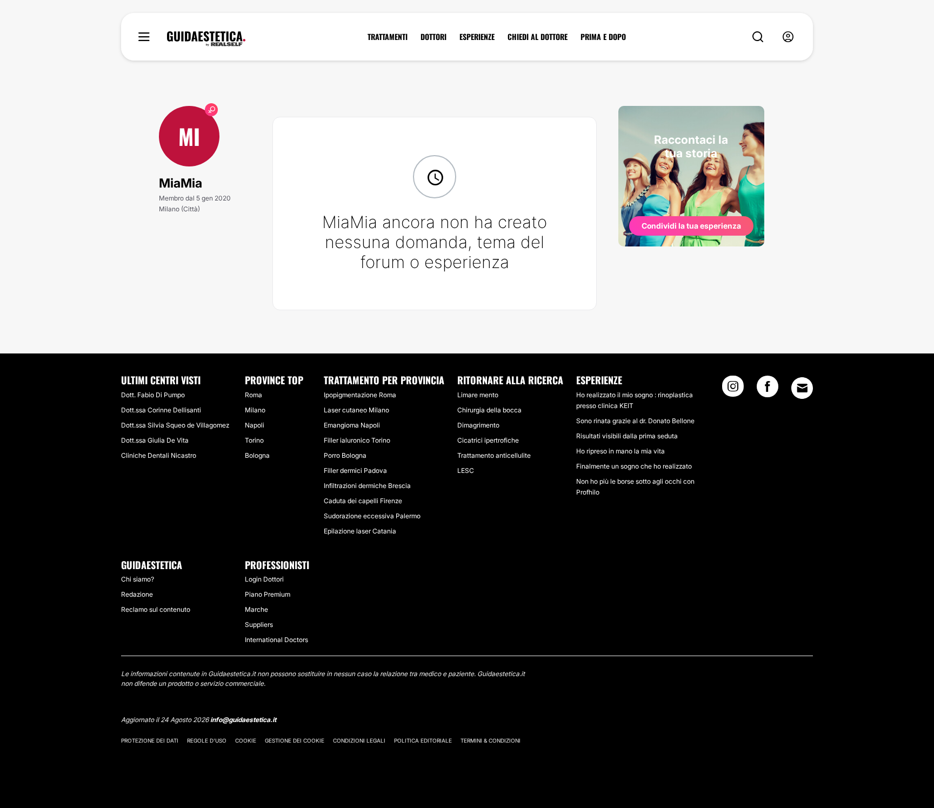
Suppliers (259, 624)
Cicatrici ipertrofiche (488, 440)
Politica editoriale (423, 740)
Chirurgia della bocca (489, 410)
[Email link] (802, 388)
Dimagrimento (478, 425)
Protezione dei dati (149, 740)
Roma (253, 395)
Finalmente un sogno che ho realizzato (634, 466)
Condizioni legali (359, 740)
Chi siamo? (137, 579)
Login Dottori (264, 579)
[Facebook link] (767, 389)
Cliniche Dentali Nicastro (158, 455)
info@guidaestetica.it (243, 720)
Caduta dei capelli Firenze (363, 501)
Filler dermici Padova (355, 470)
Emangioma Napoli (352, 425)
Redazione (137, 594)
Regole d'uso (206, 740)
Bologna (257, 455)
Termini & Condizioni (491, 740)
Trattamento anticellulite (494, 455)
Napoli (254, 425)
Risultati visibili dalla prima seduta (627, 436)
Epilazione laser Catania (360, 531)
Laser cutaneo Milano (356, 410)
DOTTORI (433, 36)
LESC (465, 470)
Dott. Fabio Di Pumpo (153, 395)
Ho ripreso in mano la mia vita (620, 451)
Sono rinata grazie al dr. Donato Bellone (635, 421)
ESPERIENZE (477, 36)
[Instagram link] (733, 389)
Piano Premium (267, 594)
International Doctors (276, 640)
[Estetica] (206, 38)
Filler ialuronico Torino (357, 440)
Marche (256, 609)
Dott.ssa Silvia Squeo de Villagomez (175, 425)
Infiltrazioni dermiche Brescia (367, 486)
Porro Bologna (345, 455)
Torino (254, 440)
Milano (255, 410)
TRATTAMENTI (388, 36)
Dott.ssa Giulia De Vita (155, 440)
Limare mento (477, 395)
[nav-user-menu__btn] (788, 37)
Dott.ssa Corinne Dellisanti (161, 410)
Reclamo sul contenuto (155, 609)
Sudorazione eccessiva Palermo (372, 516)
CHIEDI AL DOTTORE (538, 36)
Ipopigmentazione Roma (360, 395)
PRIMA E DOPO (603, 36)
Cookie (245, 740)
